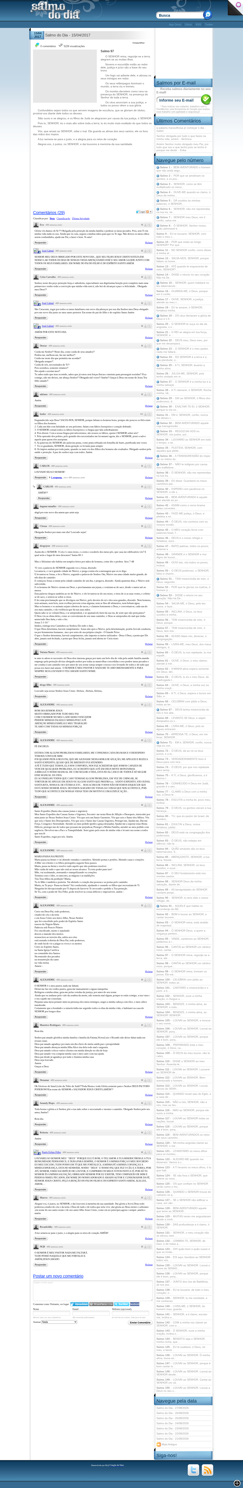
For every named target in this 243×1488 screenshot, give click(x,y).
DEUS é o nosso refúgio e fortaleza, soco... (179, 539)
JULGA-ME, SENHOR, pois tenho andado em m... (180, 375)
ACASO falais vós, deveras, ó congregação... (181, 638)
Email (76, 1309)
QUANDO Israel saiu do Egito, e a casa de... (183, 1095)
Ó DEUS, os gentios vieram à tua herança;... (183, 809)
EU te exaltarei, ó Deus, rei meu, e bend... (180, 1348)
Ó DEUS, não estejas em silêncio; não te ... (178, 842)
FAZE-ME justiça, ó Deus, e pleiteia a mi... (180, 515)
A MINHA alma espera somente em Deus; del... (182, 670)
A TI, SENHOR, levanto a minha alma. (180, 367)
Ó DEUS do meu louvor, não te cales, (183, 1054)
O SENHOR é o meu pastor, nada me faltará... (182, 350)
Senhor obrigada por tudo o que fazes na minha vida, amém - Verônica (181, 137)
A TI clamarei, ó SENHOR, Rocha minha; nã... (183, 391)
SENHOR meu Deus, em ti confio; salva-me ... (180, 219)
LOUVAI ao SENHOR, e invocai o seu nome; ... (183, 1022)
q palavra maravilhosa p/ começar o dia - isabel (181, 129)
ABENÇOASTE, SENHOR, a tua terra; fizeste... (182, 858)
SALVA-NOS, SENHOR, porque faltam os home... (182, 260)
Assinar (37, 1322)
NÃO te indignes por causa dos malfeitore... (181, 466)
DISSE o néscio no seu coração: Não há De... (183, 276)
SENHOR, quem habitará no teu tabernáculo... (182, 284)
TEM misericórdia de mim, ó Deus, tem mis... (180, 629)
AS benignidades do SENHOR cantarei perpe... (181, 891)
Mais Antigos (169, 1444)
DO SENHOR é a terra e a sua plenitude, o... (181, 358)
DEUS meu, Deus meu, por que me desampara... (182, 342)
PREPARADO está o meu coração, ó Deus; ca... (179, 1046)
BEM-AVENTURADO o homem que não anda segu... (183, 169)
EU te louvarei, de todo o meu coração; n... (182, 1291)
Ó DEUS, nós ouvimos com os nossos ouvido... (182, 523)
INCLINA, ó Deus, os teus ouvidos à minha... (179, 613)
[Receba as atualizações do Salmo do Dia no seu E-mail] (207, 1475)
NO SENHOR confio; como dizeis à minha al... (183, 252)
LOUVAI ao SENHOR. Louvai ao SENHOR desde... (183, 1373)
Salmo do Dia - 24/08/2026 (172, 1423)
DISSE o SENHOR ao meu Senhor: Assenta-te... (180, 1063)
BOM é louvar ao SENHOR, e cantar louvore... (181, 916)
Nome (36, 1309)
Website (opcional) (121, 1309)
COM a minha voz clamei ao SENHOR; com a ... (181, 1324)
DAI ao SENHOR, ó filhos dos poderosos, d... (183, 400)
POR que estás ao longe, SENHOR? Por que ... (179, 243)
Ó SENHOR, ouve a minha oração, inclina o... (180, 1332)
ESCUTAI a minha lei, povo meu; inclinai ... (183, 801)
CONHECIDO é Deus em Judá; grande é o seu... (182, 785)
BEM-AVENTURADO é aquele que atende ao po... (181, 499)
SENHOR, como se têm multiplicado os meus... (179, 185)
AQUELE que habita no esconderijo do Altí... (179, 907)
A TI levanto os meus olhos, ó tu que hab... (183, 1169)
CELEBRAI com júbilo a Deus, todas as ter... (181, 703)
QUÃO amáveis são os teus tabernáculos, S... (180, 850)
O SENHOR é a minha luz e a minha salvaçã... (183, 383)
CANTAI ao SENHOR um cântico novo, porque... (183, 965)
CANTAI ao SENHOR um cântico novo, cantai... (183, 948)
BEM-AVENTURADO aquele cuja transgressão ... (182, 425)
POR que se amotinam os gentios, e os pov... (180, 177)
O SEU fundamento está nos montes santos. (181, 875)
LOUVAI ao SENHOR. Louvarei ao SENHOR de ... (183, 1071)
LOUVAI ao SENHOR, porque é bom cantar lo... (183, 1365)
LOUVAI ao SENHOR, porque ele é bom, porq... (182, 1038)
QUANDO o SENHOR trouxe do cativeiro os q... (183, 1193)
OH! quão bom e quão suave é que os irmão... (183, 1250)
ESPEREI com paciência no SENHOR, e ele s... (180, 490)
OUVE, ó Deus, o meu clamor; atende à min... (182, 662)
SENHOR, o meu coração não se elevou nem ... (182, 1234)
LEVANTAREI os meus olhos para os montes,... (181, 1152)
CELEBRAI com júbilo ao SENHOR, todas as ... (179, 981)
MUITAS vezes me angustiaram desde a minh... (183, 1218)
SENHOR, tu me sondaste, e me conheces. (181, 1299)
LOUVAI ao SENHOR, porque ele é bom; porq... (182, 1275)
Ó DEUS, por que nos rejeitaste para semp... (182, 769)
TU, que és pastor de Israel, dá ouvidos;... (182, 818)
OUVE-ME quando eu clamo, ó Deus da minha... (183, 194)
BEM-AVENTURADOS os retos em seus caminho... (183, 1136)
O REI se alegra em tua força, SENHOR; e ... (181, 334)
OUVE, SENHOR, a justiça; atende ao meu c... (180, 301)
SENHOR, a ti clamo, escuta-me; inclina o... (182, 1316)
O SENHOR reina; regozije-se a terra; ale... (182, 957)
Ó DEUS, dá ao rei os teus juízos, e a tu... (179, 752)
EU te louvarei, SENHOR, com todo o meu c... (181, 235)
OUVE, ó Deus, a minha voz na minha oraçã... (182, 687)
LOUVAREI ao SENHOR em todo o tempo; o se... (183, 441)
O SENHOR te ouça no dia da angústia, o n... (181, 325)
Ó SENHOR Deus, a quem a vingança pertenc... (180, 932)
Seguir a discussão (149, 211)
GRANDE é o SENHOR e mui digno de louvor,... (181, 556)
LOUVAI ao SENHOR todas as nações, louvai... (182, 1120)
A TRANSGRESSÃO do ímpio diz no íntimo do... (183, 457)
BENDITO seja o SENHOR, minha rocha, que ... (180, 1340)
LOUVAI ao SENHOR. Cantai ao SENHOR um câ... (183, 1381)
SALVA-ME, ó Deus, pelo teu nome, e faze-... (181, 605)
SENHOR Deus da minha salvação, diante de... (179, 883)
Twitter (209, 24)
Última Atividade (81, 218)
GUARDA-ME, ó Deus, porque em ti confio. (182, 293)
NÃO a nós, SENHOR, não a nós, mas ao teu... (181, 1103)
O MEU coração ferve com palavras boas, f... (179, 531)
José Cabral (48, 250)
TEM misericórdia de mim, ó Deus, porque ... (180, 621)
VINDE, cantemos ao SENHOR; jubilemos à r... (182, 940)
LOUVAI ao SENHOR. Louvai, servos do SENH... (182, 1087)
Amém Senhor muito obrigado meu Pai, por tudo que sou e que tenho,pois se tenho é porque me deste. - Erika (182, 147)
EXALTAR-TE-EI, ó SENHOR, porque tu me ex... (183, 408)
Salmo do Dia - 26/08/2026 (172, 1413)
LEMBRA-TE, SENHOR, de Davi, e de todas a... (180, 1242)
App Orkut (175, 24)
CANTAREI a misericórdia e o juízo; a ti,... (182, 989)
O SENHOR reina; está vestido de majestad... (182, 924)
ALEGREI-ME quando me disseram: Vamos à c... (180, 1161)
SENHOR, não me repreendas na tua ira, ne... (183, 210)
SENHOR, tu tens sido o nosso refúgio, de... (182, 899)
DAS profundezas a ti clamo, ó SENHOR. (182, 1226)
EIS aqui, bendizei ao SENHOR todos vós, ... (183, 1259)
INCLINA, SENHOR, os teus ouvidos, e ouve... (180, 867)
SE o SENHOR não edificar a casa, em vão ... (182, 1201)
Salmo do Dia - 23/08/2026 (172, 1428)
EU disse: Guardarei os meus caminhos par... (181, 482)
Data (52, 218)
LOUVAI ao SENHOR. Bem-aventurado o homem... (181, 1079)
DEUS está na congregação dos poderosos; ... (183, 834)
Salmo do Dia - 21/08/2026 (172, 1438)
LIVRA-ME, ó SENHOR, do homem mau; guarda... (180, 1308)
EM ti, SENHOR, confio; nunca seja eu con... (183, 744)
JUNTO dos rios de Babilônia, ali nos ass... (182, 1283)
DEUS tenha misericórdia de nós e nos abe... (182, 711)
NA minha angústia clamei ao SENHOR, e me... (182, 1144)
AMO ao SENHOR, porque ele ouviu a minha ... (182, 1112)
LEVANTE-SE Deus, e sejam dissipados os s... (181, 719)
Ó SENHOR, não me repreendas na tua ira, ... (183, 474)
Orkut (188, 24)
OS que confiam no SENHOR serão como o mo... (182, 1185)
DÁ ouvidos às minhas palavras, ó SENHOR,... (178, 202)
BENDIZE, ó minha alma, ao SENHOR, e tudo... (181, 1006)
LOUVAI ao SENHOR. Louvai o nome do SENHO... (183, 1267)
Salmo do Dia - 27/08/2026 (172, 1407)
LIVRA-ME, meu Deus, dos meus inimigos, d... (183, 646)
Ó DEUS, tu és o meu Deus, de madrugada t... (182, 678)
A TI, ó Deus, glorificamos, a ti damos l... (181, 777)
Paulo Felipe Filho (51, 1152)
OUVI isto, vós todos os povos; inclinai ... (182, 564)
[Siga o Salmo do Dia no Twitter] (193, 1475)
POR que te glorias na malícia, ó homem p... (183, 589)
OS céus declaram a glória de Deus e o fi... (183, 317)
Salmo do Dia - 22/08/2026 (172, 1433)
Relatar (149, 242)
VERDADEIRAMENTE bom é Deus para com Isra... (181, 760)
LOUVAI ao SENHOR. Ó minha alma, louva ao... (183, 1357)
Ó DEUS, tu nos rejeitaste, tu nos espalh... (183, 654)
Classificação (63, 218)
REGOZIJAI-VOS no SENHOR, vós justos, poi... (177, 433)
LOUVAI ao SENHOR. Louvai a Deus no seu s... (183, 1389)
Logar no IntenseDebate (79, 1304)
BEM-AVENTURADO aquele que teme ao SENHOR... (181, 1210)
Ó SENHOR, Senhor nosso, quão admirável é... (181, 227)
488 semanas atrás (54, 225)
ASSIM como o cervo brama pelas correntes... (180, 507)
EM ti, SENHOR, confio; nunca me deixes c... (182, 416)
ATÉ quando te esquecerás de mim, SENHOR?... (182, 268)
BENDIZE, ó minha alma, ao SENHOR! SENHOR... (181, 1014)
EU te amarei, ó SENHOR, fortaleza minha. (179, 309)
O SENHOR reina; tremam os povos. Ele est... (181, 973)
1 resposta (56, 477)
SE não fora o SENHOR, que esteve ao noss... (181, 1177)
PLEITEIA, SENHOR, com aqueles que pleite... (179, 449)
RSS (198, 24)
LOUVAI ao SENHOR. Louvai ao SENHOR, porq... (183, 1030)
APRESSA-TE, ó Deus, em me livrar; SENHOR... (182, 736)
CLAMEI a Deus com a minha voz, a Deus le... (181, 793)
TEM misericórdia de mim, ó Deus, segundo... (182, 580)
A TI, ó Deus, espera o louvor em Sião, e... (183, 695)
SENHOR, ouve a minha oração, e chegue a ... (179, 997)
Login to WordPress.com (101, 1304)
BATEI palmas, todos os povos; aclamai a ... (182, 548)
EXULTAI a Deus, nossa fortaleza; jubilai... (178, 826)
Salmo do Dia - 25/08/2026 (172, 1418)
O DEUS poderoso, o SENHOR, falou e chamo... (182, 572)
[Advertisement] (99, 24)
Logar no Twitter (121, 1304)
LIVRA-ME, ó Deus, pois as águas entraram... (180, 728)
